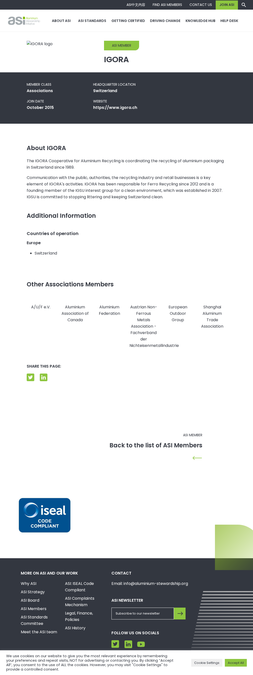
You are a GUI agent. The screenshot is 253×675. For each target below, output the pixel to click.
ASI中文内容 (135, 4)
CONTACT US (201, 4)
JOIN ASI (226, 4)
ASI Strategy (33, 592)
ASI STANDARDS (92, 20)
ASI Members (33, 609)
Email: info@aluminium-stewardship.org (149, 583)
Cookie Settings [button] (206, 662)
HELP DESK (229, 20)
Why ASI (28, 583)
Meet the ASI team (39, 632)
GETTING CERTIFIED (128, 20)
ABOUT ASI (61, 20)
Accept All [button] (236, 662)
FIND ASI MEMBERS (167, 4)
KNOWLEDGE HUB (200, 20)
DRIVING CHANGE (165, 20)
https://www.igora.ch (115, 107)
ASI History (75, 628)
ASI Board (30, 600)
